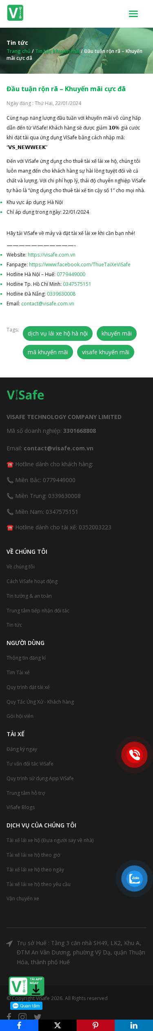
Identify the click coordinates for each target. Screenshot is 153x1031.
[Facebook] (19, 1025)
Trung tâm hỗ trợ (26, 793)
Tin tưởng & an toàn (29, 595)
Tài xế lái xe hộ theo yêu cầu (39, 884)
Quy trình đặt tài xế (28, 687)
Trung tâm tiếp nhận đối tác (38, 610)
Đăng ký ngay (22, 749)
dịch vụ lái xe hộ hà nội (58, 333)
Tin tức (14, 624)
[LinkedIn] (134, 1025)
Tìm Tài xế (18, 672)
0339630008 (61, 293)
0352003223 (95, 527)
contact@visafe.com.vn (47, 303)
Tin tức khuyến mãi (57, 51)
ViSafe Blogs (21, 807)
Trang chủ (19, 51)
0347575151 (77, 284)
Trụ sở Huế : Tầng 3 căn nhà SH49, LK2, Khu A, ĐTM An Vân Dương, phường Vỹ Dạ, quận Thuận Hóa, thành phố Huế (81, 952)
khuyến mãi (117, 333)
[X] (57, 1025)
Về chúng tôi (21, 566)
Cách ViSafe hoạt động (32, 581)
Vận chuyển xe (23, 898)
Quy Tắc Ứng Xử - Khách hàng (40, 701)
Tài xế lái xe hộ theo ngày (35, 869)
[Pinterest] (96, 1025)
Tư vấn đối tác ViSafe (30, 763)
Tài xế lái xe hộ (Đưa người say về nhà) (50, 840)
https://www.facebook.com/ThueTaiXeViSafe (80, 264)
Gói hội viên (20, 716)
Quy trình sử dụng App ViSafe (40, 778)
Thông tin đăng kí (26, 657)
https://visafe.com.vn (51, 254)
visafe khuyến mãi (105, 352)
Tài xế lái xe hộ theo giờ (33, 854)
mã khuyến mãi (48, 352)
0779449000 (71, 274)
